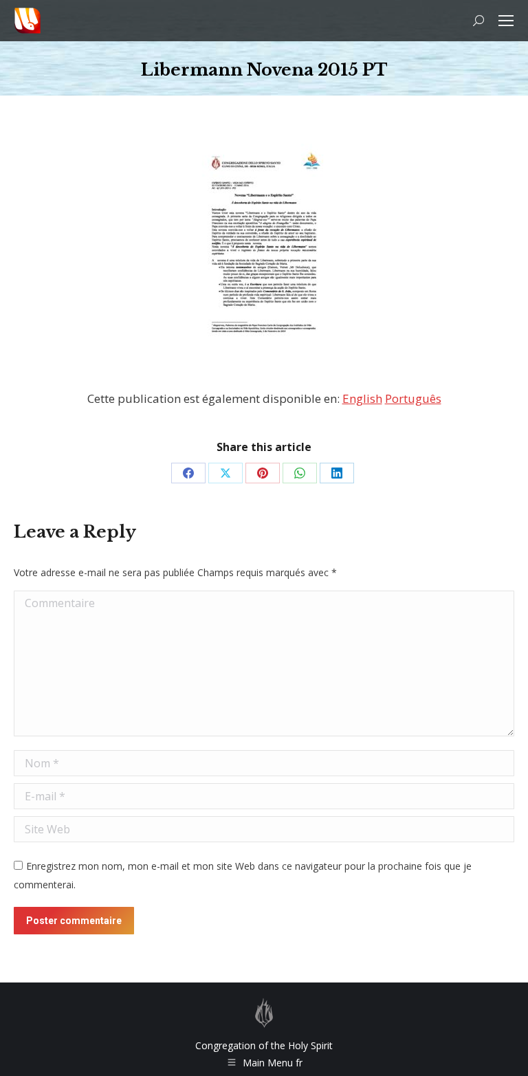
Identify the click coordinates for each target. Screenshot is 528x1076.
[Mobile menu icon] (506, 20)
